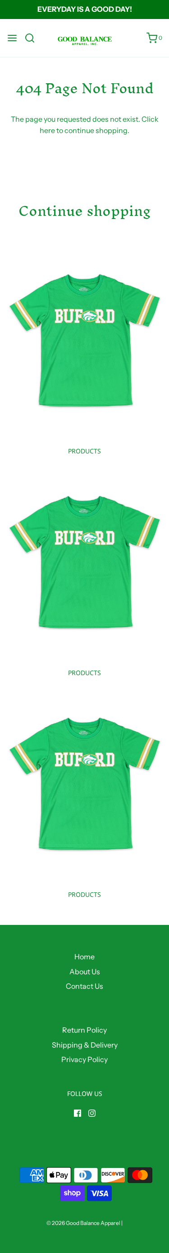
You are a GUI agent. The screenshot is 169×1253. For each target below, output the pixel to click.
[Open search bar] (33, 38)
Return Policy (84, 1029)
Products (84, 451)
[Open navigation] (12, 38)
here (47, 130)
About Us (84, 971)
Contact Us (84, 986)
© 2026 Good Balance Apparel (83, 1223)
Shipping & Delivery (85, 1044)
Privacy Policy (84, 1059)
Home (84, 956)
